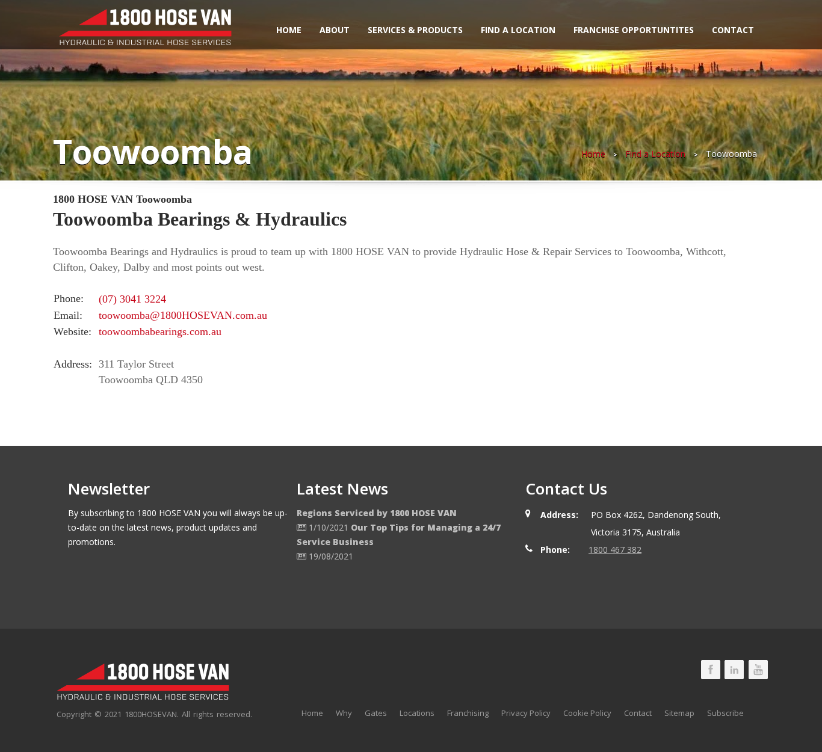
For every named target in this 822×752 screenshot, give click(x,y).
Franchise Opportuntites (633, 29)
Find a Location (518, 29)
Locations (417, 712)
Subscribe (725, 712)
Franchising (468, 712)
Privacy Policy (526, 712)
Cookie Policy (587, 712)
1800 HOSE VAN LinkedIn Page (734, 669)
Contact (733, 29)
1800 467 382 (615, 549)
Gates (376, 712)
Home (288, 29)
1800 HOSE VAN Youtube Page (758, 669)
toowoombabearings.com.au (160, 331)
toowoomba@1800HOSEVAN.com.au (183, 315)
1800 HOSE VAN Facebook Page (710, 669)
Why (344, 712)
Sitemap (679, 712)
